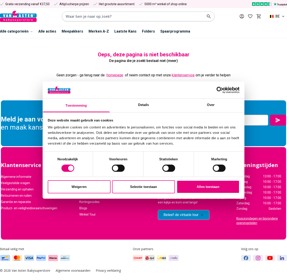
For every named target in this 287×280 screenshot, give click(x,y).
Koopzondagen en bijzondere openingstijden (257, 221)
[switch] (118, 168)
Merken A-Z (99, 31)
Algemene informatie (16, 177)
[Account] (242, 16)
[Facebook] (246, 258)
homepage (115, 75)
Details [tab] (143, 105)
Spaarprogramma (175, 31)
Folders (148, 31)
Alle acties (47, 31)
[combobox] (277, 16)
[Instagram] (258, 258)
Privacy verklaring (108, 270)
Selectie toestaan (143, 187)
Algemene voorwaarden (73, 270)
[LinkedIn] (282, 258)
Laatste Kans (125, 31)
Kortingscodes (89, 202)
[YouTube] (270, 258)
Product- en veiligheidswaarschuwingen (29, 208)
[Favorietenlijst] (250, 16)
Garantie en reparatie (16, 202)
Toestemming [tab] (76, 105)
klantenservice (183, 75)
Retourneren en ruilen (16, 195)
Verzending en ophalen (17, 189)
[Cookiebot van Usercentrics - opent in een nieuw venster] (219, 90)
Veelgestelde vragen (15, 183)
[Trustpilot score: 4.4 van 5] (269, 4)
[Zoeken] (209, 16)
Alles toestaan (208, 187)
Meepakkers (72, 31)
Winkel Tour (87, 214)
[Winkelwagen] (259, 16)
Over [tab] (211, 105)
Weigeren (79, 187)
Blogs (83, 208)
